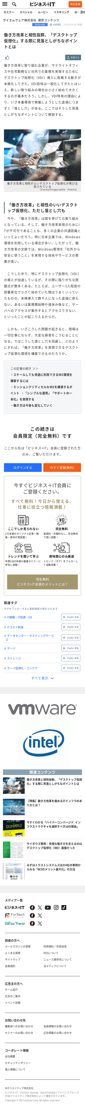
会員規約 (10, 966)
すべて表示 (39, 678)
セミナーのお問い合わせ (19, 1033)
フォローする (73, 617)
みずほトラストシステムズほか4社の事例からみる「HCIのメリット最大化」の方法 (54, 867)
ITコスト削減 (15, 627)
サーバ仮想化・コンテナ (22, 668)
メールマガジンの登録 (18, 946)
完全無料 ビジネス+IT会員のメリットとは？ (42, 581)
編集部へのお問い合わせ (19, 1026)
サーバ (11, 648)
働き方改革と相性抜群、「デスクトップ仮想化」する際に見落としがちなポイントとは (54, 781)
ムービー (43, 12)
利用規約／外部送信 (55, 946)
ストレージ (14, 658)
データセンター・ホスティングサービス (30, 637)
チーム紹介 (11, 989)
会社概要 (10, 1056)
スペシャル (26, 12)
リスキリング (61, 12)
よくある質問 (12, 953)
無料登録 (75, 4)
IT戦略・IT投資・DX (19, 617)
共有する (75, 57)
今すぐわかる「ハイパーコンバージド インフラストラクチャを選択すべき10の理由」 (54, 824)
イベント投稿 (12, 1002)
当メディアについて (55, 966)
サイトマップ (12, 959)
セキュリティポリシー (18, 1063)
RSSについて (51, 953)
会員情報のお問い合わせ (57, 1026)
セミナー (9, 12)
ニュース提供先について (57, 959)
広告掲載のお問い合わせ (57, 1033)
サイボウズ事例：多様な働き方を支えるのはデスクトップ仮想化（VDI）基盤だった (54, 846)
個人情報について (15, 1069)
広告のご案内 (12, 996)
